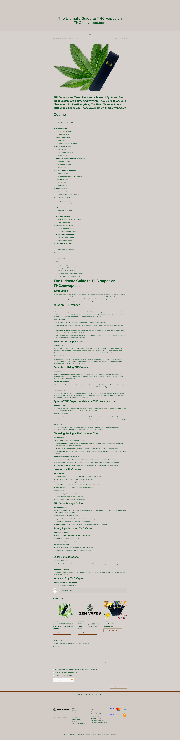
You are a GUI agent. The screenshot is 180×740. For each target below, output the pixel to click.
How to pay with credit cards (99, 722)
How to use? (75, 717)
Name (55, 663)
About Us (74, 713)
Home (73, 708)
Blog (92, 709)
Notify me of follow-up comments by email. (66, 672)
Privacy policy (95, 711)
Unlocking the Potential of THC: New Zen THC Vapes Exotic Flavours (63, 626)
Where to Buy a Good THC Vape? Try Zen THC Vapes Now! (88, 626)
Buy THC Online (76, 719)
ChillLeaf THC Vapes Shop (79, 723)
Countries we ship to (96, 718)
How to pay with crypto (97, 720)
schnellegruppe (66, 38)
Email (79, 663)
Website (104, 663)
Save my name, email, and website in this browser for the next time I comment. (76, 669)
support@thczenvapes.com (60, 717)
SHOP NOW (99, 695)
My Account (75, 721)
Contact (74, 715)
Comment (56, 646)
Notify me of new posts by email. (63, 675)
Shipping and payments (97, 716)
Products (74, 710)
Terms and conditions (97, 714)
